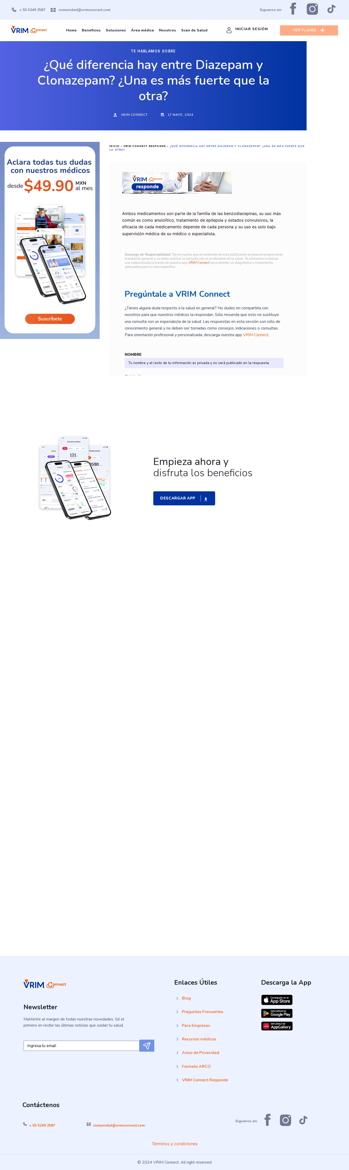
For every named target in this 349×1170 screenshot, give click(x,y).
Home (71, 30)
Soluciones (116, 30)
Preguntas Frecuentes (202, 1012)
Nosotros (167, 30)
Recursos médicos (199, 1039)
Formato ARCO (196, 1066)
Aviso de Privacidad (200, 1052)
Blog (186, 998)
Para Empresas (196, 1025)
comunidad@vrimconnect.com (119, 1125)
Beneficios (91, 30)
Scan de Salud (194, 30)
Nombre (133, 354)
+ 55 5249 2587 (42, 1125)
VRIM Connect (199, 262)
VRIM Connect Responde (144, 146)
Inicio (114, 146)
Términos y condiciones (174, 1143)
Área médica (142, 30)
